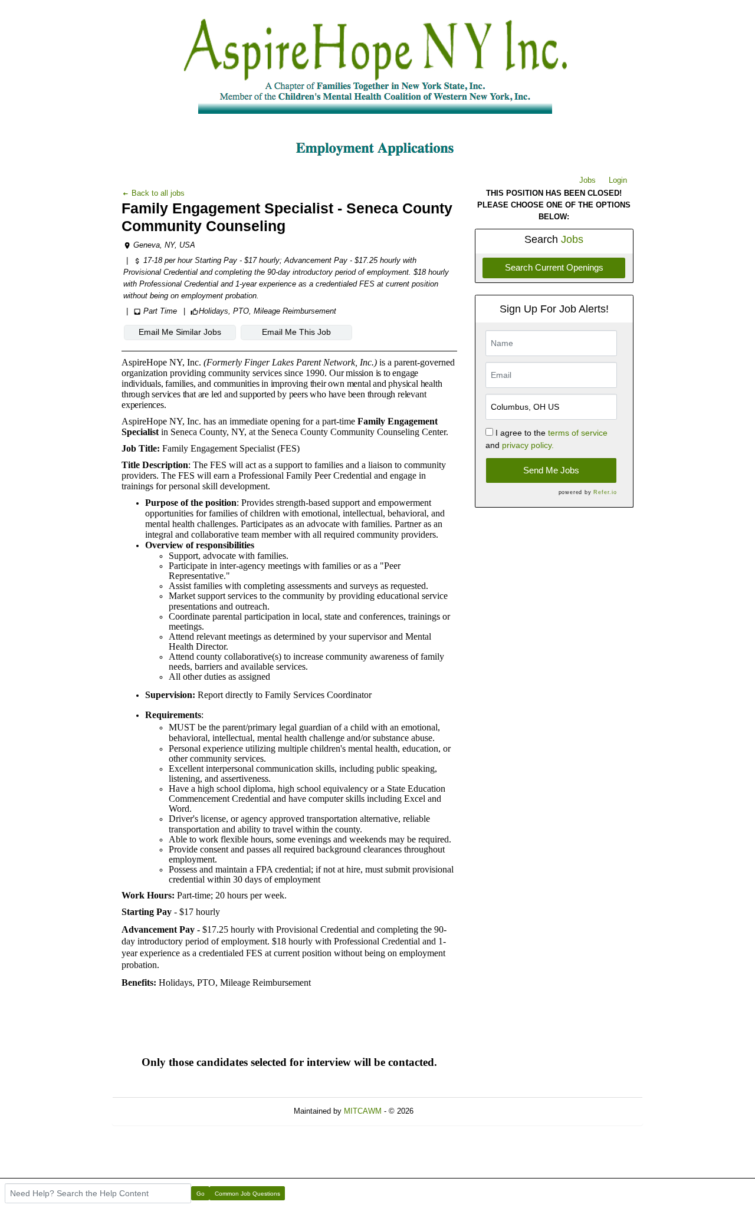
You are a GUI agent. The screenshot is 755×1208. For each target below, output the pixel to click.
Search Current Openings (554, 267)
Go (200, 1193)
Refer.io (604, 492)
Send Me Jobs (551, 470)
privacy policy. (528, 445)
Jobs (587, 180)
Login (618, 180)
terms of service (578, 432)
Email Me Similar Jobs (180, 332)
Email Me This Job (296, 332)
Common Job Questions (247, 1193)
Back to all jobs (157, 193)
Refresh (448, 1111)
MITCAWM (363, 1111)
